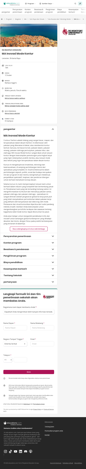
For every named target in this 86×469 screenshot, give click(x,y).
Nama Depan (9, 323)
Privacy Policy (37, 409)
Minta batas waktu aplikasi (15, 98)
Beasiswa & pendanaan (38, 10)
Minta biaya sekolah (12, 113)
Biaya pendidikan (61, 10)
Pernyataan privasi (39, 404)
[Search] (75, 3)
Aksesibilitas (78, 463)
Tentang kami (49, 427)
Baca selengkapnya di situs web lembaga (29, 229)
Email (33, 339)
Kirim (29, 372)
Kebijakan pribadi (68, 463)
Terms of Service (49, 409)
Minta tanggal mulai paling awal (17, 106)
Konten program (28, 10)
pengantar (6, 12)
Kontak (47, 435)
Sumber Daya (47, 4)
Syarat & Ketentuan (55, 463)
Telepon (7, 355)
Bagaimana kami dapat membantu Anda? (20, 307)
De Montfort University (11, 50)
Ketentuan (26, 404)
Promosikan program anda (54, 431)
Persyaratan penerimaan (17, 10)
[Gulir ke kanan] (83, 19)
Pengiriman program (50, 10)
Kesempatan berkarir (73, 10)
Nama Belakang (37, 323)
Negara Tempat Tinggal (13, 339)
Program (31, 4)
